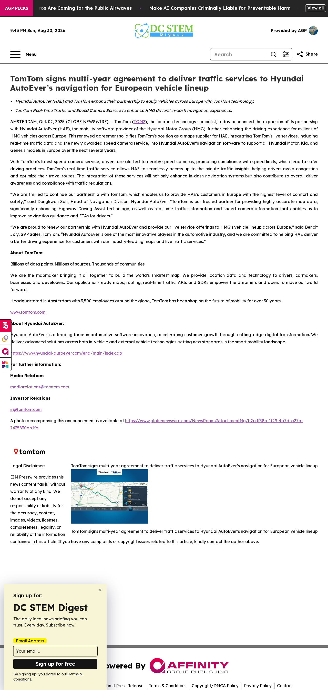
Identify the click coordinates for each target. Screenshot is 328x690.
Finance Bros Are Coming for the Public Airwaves (74, 8)
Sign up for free (55, 664)
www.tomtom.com (27, 312)
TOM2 (139, 121)
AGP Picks (16, 8)
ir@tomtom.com (26, 409)
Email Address (30, 640)
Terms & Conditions (167, 685)
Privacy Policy (258, 685)
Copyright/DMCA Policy (215, 685)
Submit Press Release (122, 685)
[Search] (273, 54)
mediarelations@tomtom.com (39, 386)
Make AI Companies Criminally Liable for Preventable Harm (220, 8)
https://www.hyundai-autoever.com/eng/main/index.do (66, 353)
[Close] (100, 590)
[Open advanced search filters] (286, 54)
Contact (285, 685)
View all (316, 7)
